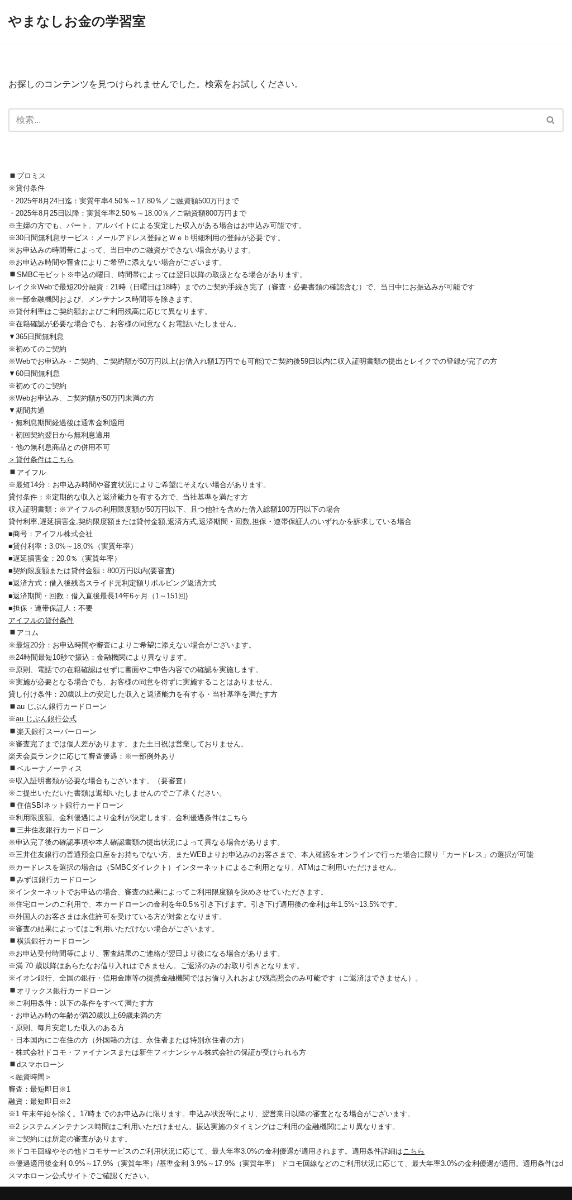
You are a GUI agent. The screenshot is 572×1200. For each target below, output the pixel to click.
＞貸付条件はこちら (41, 459)
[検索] (551, 120)
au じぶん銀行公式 (46, 719)
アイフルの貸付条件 (41, 620)
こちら (414, 1151)
